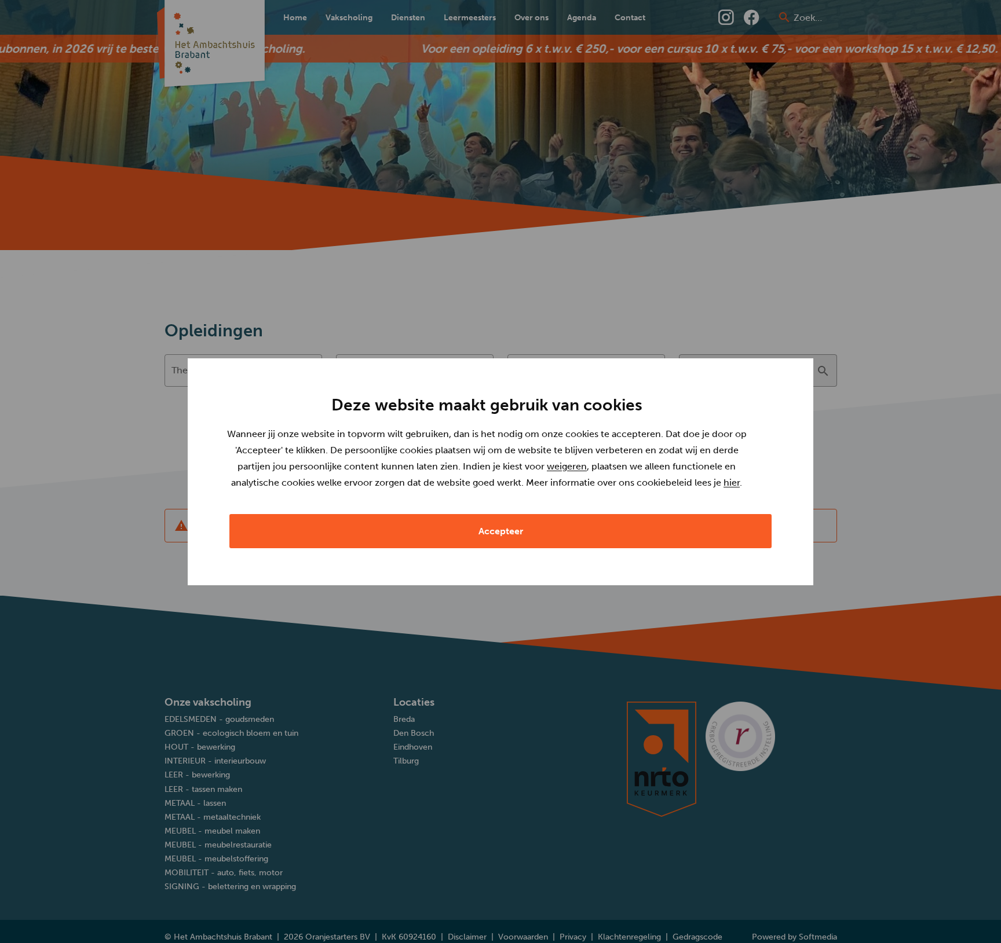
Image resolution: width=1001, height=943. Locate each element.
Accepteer (500, 531)
